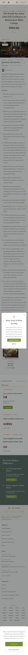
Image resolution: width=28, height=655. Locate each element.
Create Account (14, 340)
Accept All (14, 644)
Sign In (14, 344)
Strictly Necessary (14, 649)
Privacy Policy (19, 638)
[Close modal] (24, 315)
